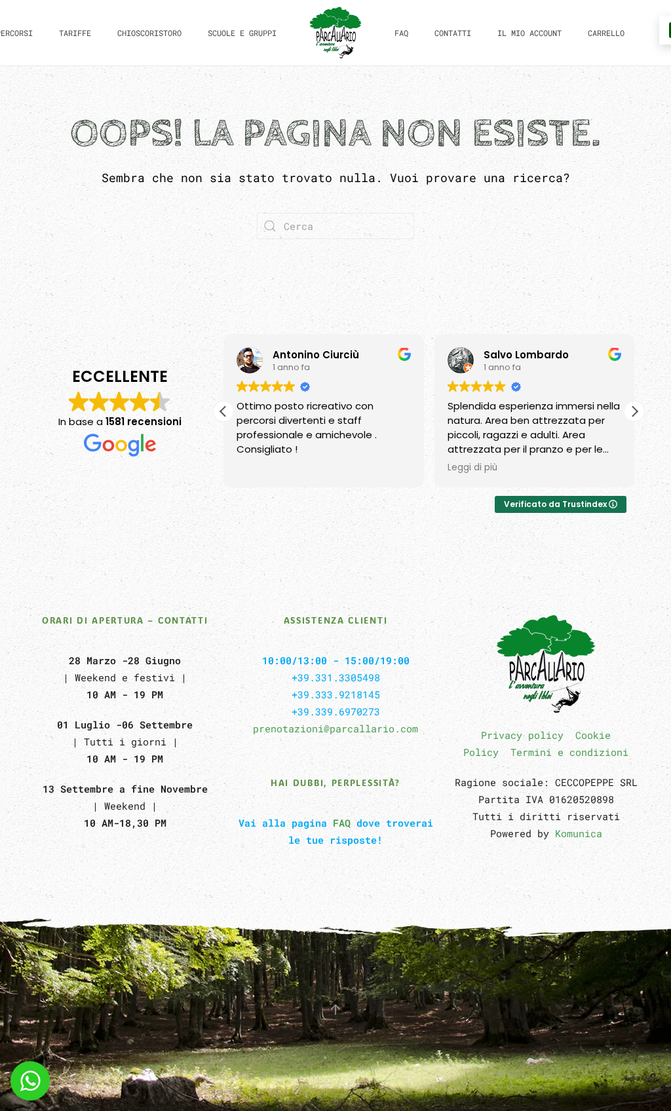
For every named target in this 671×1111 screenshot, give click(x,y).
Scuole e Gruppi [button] (242, 33)
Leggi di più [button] (472, 468)
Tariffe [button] (75, 33)
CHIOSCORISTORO (149, 33)
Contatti (452, 33)
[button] (634, 411)
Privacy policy (522, 735)
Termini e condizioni (569, 752)
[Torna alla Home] (335, 33)
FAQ (401, 33)
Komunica (578, 833)
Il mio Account (529, 33)
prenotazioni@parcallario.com (335, 728)
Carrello (606, 33)
